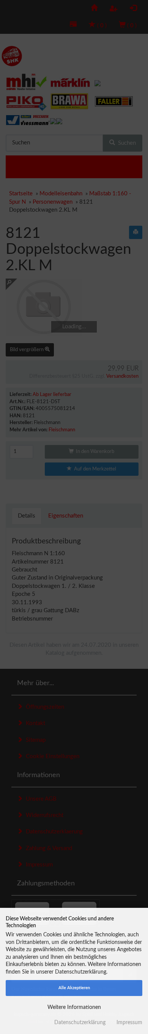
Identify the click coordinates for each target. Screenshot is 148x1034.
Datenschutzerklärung (79, 1022)
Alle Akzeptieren (74, 988)
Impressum (129, 1022)
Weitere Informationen (74, 1007)
